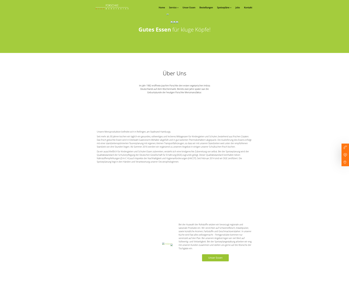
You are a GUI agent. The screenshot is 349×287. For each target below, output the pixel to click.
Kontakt (248, 7)
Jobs (237, 7)
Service (173, 7)
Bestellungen (206, 7)
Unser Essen (189, 7)
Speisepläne (223, 7)
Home (162, 7)
